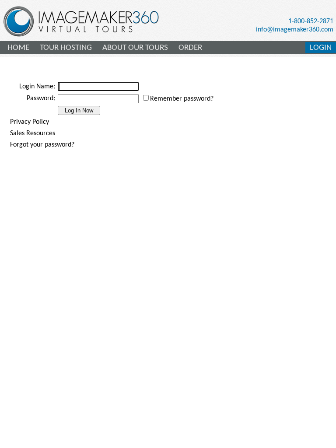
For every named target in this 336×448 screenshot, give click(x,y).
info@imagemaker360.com (294, 29)
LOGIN (321, 48)
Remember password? (182, 98)
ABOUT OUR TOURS (135, 48)
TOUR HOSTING (66, 48)
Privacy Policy (29, 122)
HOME (18, 48)
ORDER (190, 48)
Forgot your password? (42, 144)
